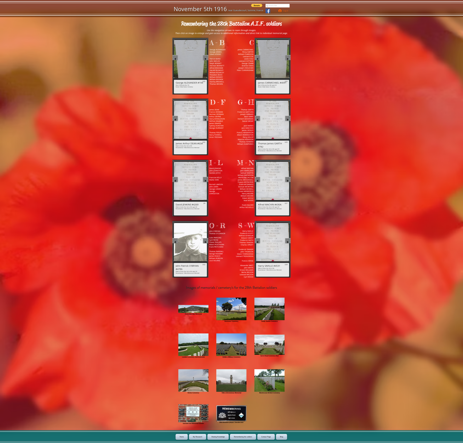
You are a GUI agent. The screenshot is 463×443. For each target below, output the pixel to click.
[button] (256, 5)
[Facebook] (268, 11)
